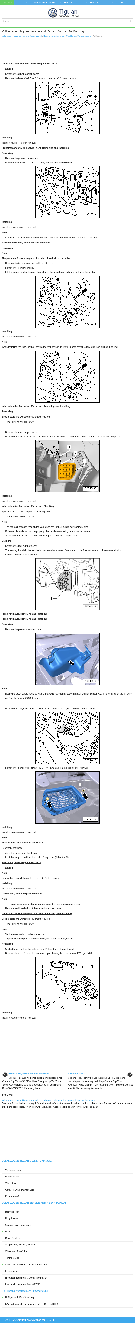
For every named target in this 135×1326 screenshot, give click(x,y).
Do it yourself (12, 1196)
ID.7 (122, 3)
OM (18, 3)
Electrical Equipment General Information (26, 1277)
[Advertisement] (67, 49)
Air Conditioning (84, 36)
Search (40, 8)
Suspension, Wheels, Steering (20, 1244)
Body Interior (11, 1218)
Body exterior (12, 1212)
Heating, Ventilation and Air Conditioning (60, 36)
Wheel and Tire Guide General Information (26, 1264)
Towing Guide (12, 1258)
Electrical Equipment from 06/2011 (22, 1284)
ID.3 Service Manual (70, 3)
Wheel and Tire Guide (16, 1251)
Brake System (12, 1238)
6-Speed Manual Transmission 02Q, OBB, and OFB (31, 1304)
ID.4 (113, 3)
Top (15, 8)
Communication (13, 1271)
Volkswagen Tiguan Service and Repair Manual (22, 36)
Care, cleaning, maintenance (19, 1190)
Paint (8, 1231)
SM (26, 3)
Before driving (12, 1176)
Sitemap (26, 8)
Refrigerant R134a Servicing (19, 1297)
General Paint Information (18, 1225)
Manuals (7, 3)
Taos (5, 8)
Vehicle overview (13, 1170)
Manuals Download (44, 3)
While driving (11, 1183)
